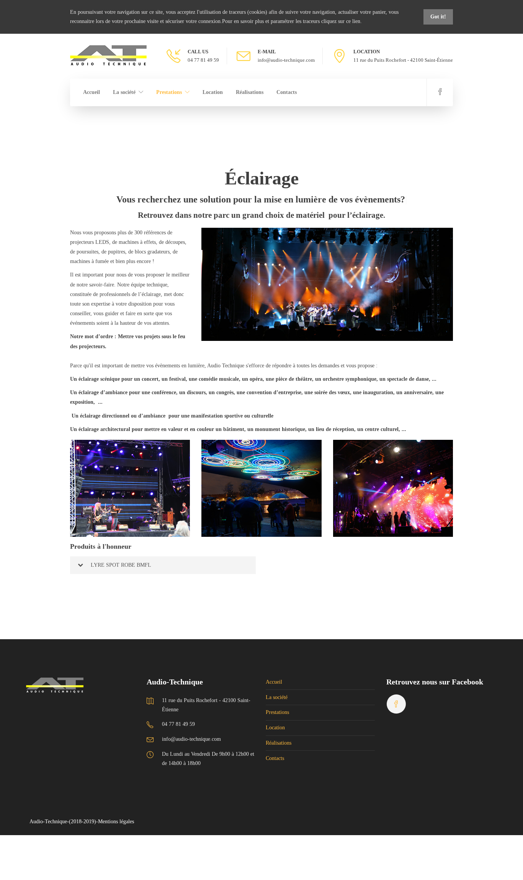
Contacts (286, 92)
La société (124, 92)
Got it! (438, 17)
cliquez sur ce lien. (341, 21)
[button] (163, 565)
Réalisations (249, 92)
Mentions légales (116, 821)
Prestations (169, 92)
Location (213, 92)
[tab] (163, 565)
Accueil (91, 92)
